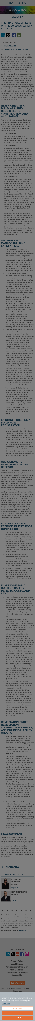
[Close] (33, 994)
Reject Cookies (17, 1013)
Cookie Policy (6, 1003)
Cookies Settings (17, 1008)
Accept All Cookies (17, 1017)
